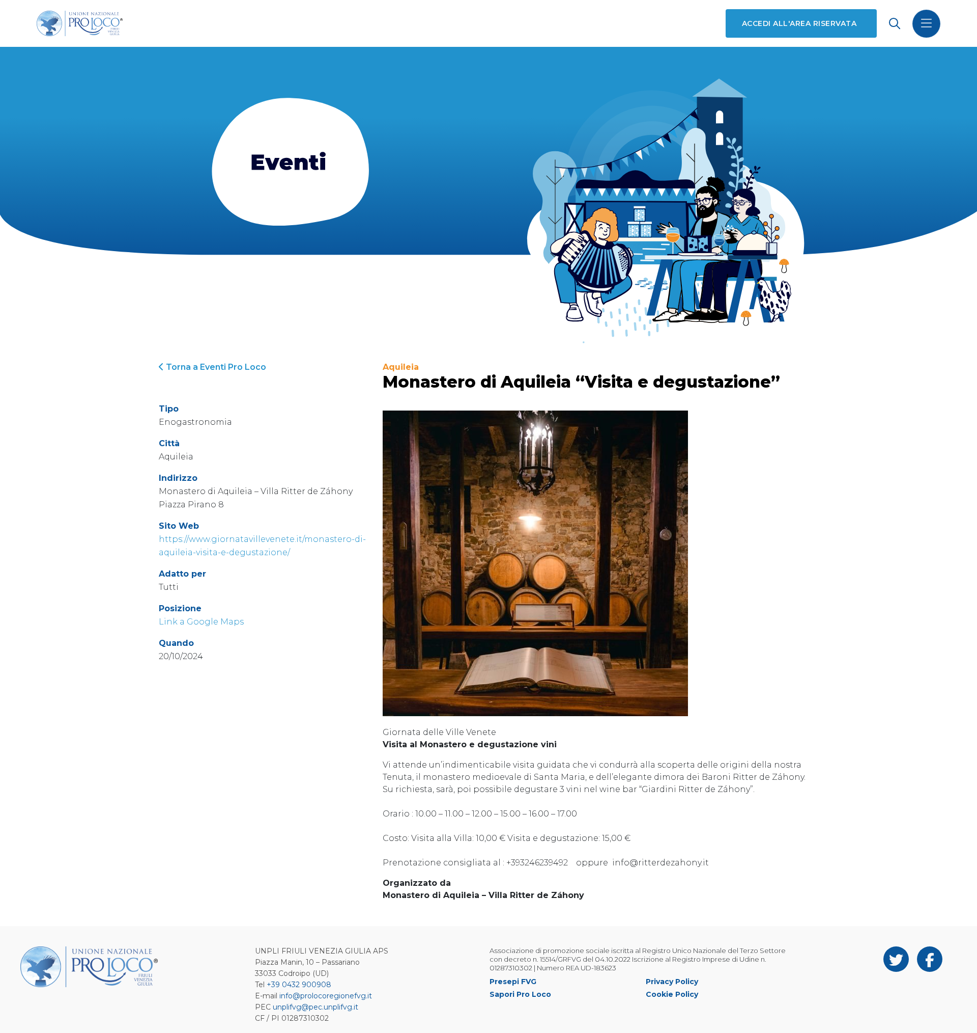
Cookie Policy (672, 994)
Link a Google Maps (201, 622)
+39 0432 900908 (299, 984)
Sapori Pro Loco (520, 994)
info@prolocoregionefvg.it (325, 995)
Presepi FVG (513, 981)
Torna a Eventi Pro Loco (215, 367)
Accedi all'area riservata (799, 23)
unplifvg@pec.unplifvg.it (315, 1007)
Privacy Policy (672, 981)
